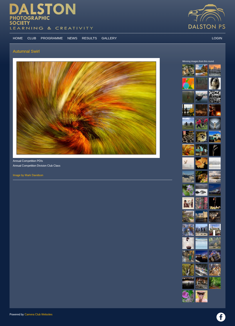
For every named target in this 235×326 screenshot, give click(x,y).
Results (89, 38)
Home (18, 38)
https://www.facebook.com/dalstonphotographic (220, 317)
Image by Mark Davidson (28, 175)
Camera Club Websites (39, 314)
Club (31, 38)
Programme (52, 38)
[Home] (117, 1)
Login (217, 38)
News (72, 38)
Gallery (109, 38)
